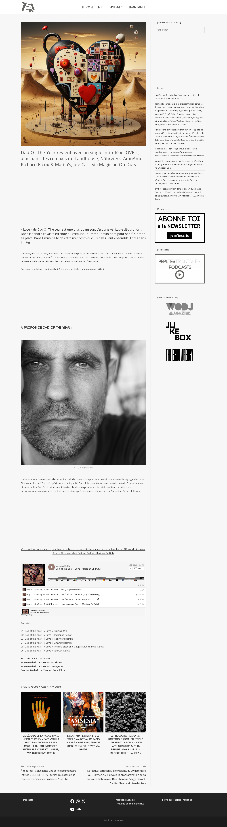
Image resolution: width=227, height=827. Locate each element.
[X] (83, 801)
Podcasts (28, 799)
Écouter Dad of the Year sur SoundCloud (43, 670)
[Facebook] (72, 801)
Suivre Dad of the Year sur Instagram (42, 666)
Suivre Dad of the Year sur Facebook (41, 662)
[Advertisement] (83, 198)
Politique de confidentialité (130, 803)
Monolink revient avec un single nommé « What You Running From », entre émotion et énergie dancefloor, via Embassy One (179, 164)
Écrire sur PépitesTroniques (177, 799)
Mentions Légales (125, 799)
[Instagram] (78, 801)
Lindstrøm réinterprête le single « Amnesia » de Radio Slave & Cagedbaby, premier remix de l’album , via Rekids (83, 743)
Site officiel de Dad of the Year (38, 658)
